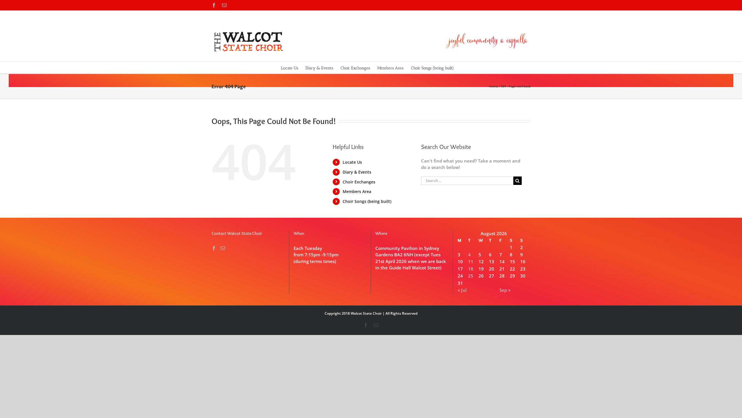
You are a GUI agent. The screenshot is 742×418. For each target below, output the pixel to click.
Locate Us (352, 162)
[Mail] (223, 248)
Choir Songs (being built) (367, 201)
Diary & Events (357, 172)
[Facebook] (214, 248)
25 (470, 276)
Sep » (504, 290)
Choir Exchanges (359, 182)
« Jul (462, 290)
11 (470, 261)
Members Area (357, 191)
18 (470, 269)
